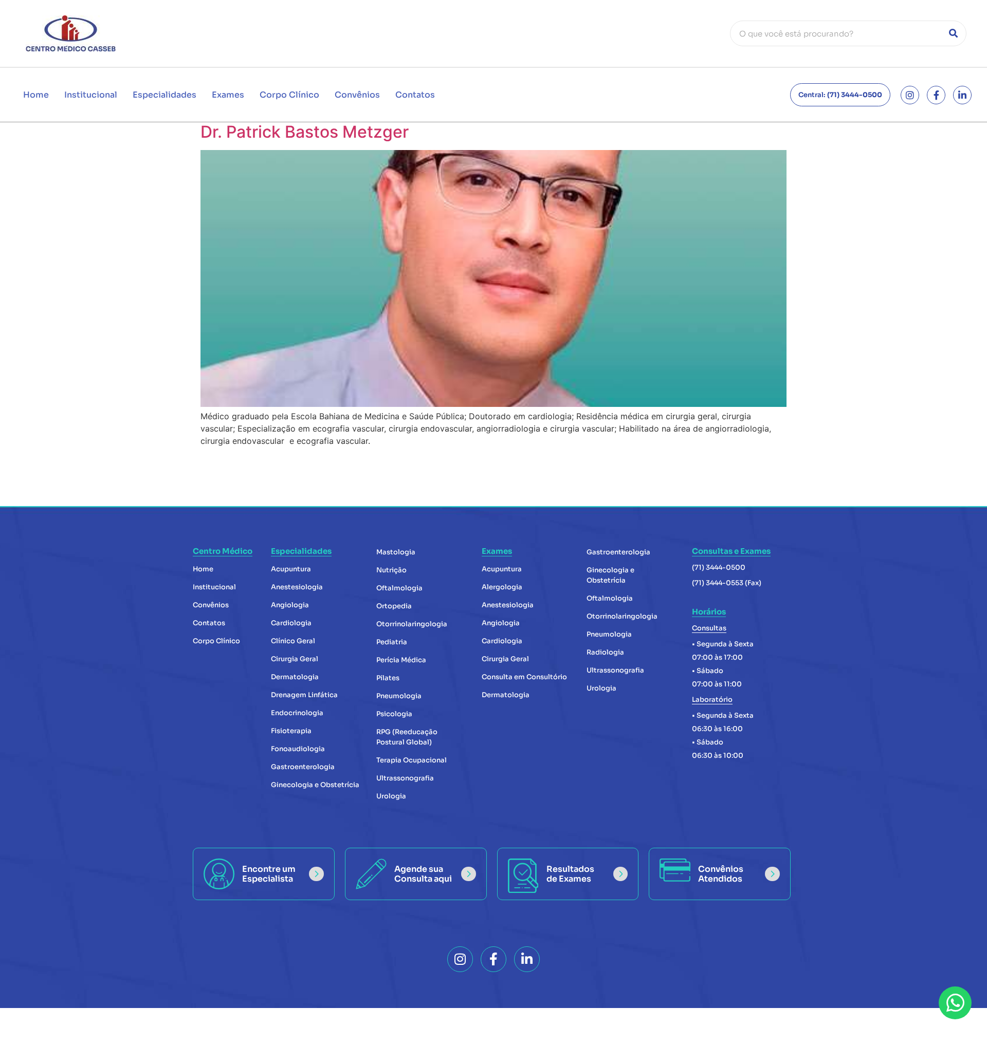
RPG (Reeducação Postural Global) (406, 737)
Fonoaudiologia (298, 748)
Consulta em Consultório (524, 677)
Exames (228, 94)
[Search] (953, 33)
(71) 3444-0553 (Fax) (726, 583)
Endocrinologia (297, 712)
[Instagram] (910, 95)
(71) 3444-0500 (718, 567)
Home (36, 94)
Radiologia (605, 652)
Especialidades (164, 94)
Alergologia (502, 587)
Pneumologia (399, 696)
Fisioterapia (291, 730)
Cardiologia (291, 623)
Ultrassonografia (405, 778)
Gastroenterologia (303, 766)
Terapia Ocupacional (411, 760)
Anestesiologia (297, 587)
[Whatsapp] (955, 1002)
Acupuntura (291, 569)
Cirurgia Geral (294, 659)
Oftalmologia (399, 588)
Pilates (387, 678)
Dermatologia (295, 677)
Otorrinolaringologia (411, 624)
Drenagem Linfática (304, 695)
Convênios (357, 94)
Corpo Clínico (289, 94)
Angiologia (290, 605)
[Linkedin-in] (962, 95)
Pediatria (391, 642)
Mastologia (395, 552)
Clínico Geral (293, 641)
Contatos (415, 94)
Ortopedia (394, 606)
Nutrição (391, 570)
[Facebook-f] (936, 95)
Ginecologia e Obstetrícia (315, 784)
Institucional (90, 94)
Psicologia (394, 714)
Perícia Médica (401, 660)
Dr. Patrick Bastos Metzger (304, 132)
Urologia (391, 796)
